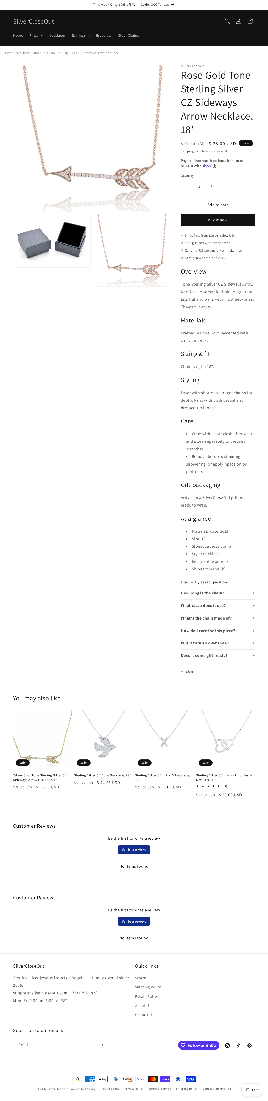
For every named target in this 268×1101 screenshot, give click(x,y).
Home (8, 53)
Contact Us (144, 1014)
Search (141, 977)
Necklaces (23, 53)
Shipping (187, 151)
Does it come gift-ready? (204, 655)
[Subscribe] (101, 1045)
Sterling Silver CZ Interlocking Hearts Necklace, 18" (224, 777)
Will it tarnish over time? (205, 643)
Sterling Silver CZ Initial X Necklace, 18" (162, 777)
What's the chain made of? (206, 618)
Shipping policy (187, 1089)
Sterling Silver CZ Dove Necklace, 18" (102, 775)
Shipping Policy (148, 987)
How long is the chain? (202, 593)
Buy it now (218, 219)
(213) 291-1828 (83, 993)
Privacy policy (134, 1089)
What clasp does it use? (203, 605)
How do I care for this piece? (208, 630)
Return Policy (146, 996)
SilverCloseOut (58, 1089)
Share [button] (191, 671)
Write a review (134, 849)
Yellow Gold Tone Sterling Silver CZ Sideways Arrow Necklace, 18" (39, 777)
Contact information (217, 1089)
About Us (143, 1005)
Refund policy (109, 1089)
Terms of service (160, 1089)
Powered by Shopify (82, 1089)
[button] (36, 35)
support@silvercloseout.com (40, 993)
